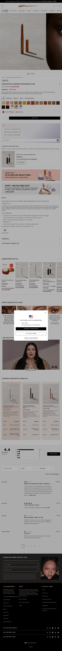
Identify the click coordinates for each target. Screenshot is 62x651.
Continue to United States (31, 328)
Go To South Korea (31, 333)
